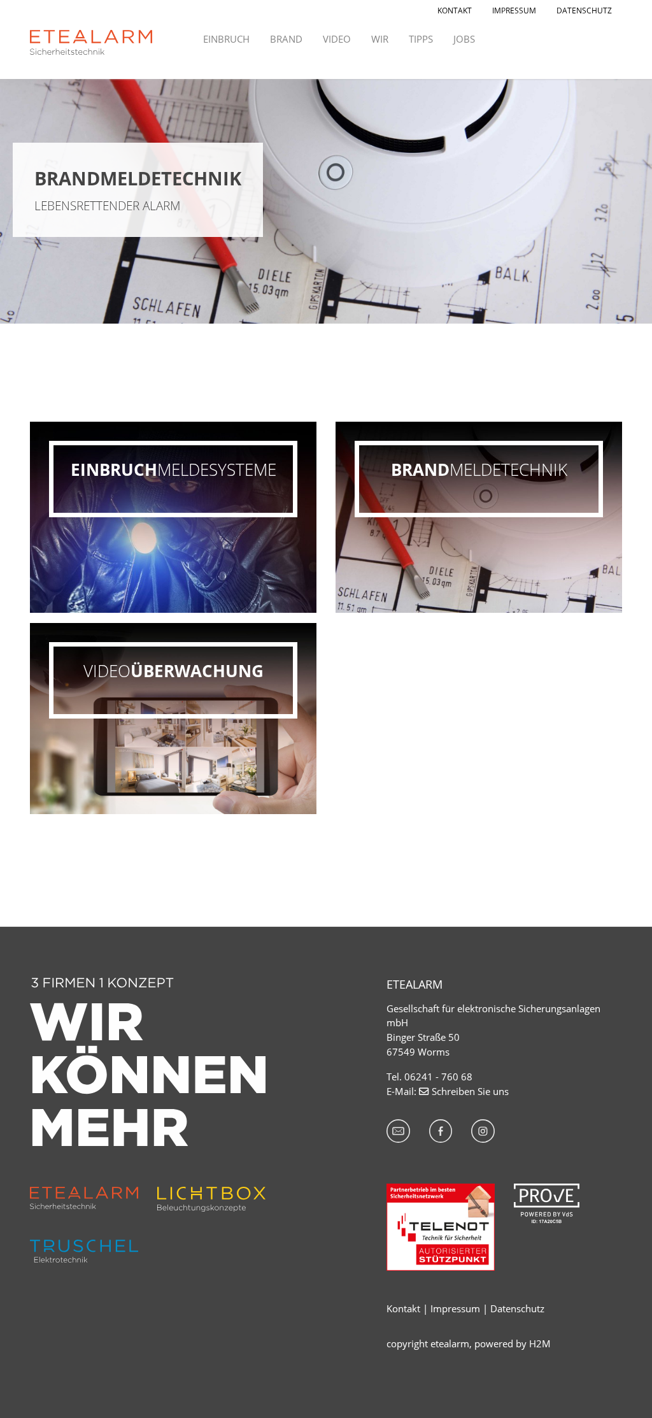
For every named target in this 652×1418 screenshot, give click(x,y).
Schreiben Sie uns (470, 1091)
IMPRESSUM (514, 10)
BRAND (286, 38)
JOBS (464, 38)
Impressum (455, 1308)
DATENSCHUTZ (584, 10)
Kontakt (403, 1308)
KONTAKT (454, 10)
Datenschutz (517, 1308)
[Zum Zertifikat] (546, 1202)
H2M (540, 1343)
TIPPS (421, 38)
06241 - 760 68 (438, 1076)
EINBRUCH (226, 38)
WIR (379, 38)
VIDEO (337, 38)
